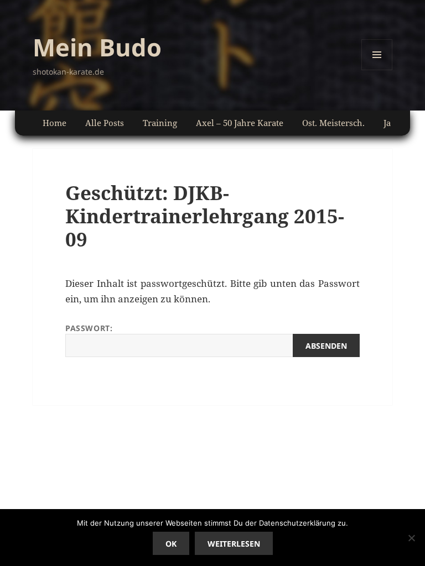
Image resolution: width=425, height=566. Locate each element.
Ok (171, 543)
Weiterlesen (234, 543)
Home (54, 122)
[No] (411, 537)
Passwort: (88, 328)
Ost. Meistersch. (333, 122)
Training (160, 122)
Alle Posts (104, 122)
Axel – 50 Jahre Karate (239, 122)
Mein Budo (97, 47)
